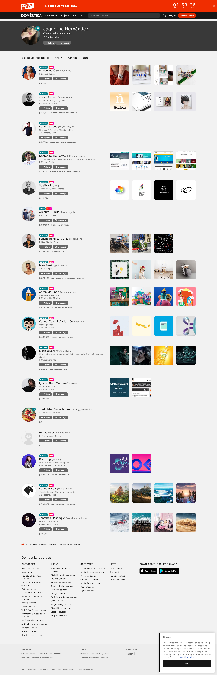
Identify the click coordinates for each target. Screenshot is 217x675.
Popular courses (117, 576)
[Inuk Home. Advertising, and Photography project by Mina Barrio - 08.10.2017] (163, 269)
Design (54, 337)
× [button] (214, 5)
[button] (83, 15)
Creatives (32, 544)
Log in (172, 15)
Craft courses (27, 572)
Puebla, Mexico (54, 37)
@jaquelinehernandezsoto (35, 57)
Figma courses (87, 590)
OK (186, 663)
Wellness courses (29, 631)
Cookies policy (68, 669)
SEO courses (57, 601)
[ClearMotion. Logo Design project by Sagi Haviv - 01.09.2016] (186, 190)
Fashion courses (29, 606)
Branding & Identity (63, 308)
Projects (65, 15)
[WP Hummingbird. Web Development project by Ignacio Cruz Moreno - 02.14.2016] (119, 387)
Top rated (114, 572)
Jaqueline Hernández (65, 28)
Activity (58, 57)
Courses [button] (50, 15)
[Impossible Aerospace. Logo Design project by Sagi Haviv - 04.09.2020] (163, 190)
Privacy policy (55, 669)
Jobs (41, 653)
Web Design (56, 252)
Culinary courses (29, 628)
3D (52, 308)
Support (108, 653)
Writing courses (28, 602)
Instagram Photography (75, 278)
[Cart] (164, 15)
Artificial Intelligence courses (34, 624)
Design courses (28, 589)
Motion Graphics (66, 337)
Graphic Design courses (62, 586)
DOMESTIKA (31, 15)
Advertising (64, 475)
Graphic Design (73, 172)
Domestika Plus (46, 658)
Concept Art (71, 504)
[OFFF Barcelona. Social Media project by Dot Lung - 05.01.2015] (141, 463)
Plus (75, 15)
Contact (94, 653)
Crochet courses (58, 612)
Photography (57, 225)
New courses (116, 568)
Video (66, 225)
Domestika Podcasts (30, 658)
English (129, 654)
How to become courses (32, 635)
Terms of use (43, 669)
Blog (101, 653)
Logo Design (71, 113)
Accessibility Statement (85, 669)
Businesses (94, 658)
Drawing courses (58, 578)
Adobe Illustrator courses (92, 572)
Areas (54, 564)
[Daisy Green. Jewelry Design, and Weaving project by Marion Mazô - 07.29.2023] (163, 75)
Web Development (57, 172)
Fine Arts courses (59, 590)
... (95, 56)
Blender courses (88, 587)
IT (63, 252)
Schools (57, 653)
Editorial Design (58, 113)
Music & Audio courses (32, 620)
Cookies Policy (187, 657)
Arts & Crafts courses (61, 582)
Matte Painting (57, 504)
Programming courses (61, 604)
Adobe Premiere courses (91, 583)
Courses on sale (117, 579)
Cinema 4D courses (89, 579)
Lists (85, 57)
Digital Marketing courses (62, 608)
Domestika (84, 653)
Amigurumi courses (60, 615)
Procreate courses (88, 576)
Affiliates (84, 658)
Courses (72, 57)
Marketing (54, 142)
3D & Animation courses (32, 592)
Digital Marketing (68, 142)
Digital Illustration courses (63, 575)
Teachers (104, 658)
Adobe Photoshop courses (92, 568)
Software (86, 564)
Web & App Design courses (33, 610)
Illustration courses (30, 568)
